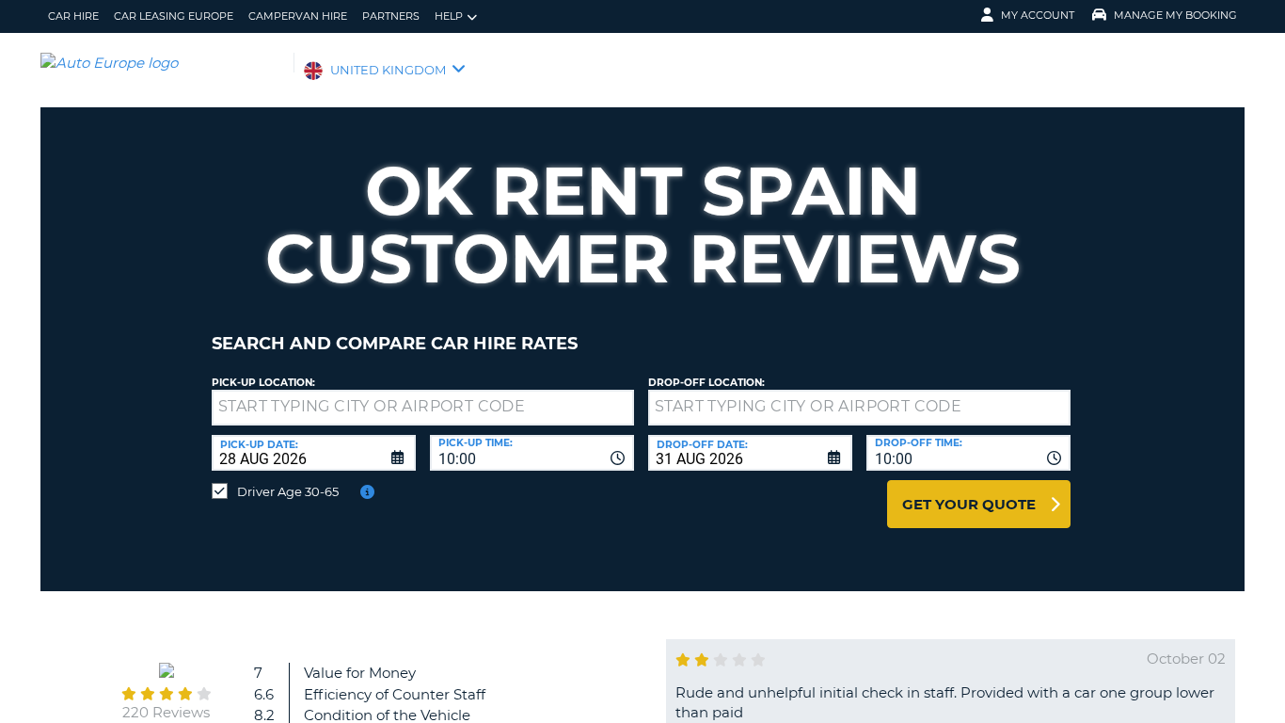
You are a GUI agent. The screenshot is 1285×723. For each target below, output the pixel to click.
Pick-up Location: (263, 383)
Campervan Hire (297, 16)
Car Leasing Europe (173, 16)
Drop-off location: (706, 383)
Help (449, 16)
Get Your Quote (969, 504)
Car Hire (73, 16)
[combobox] (532, 453)
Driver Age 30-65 (288, 491)
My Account (1037, 15)
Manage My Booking (1175, 15)
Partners (391, 16)
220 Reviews (166, 712)
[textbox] (423, 408)
